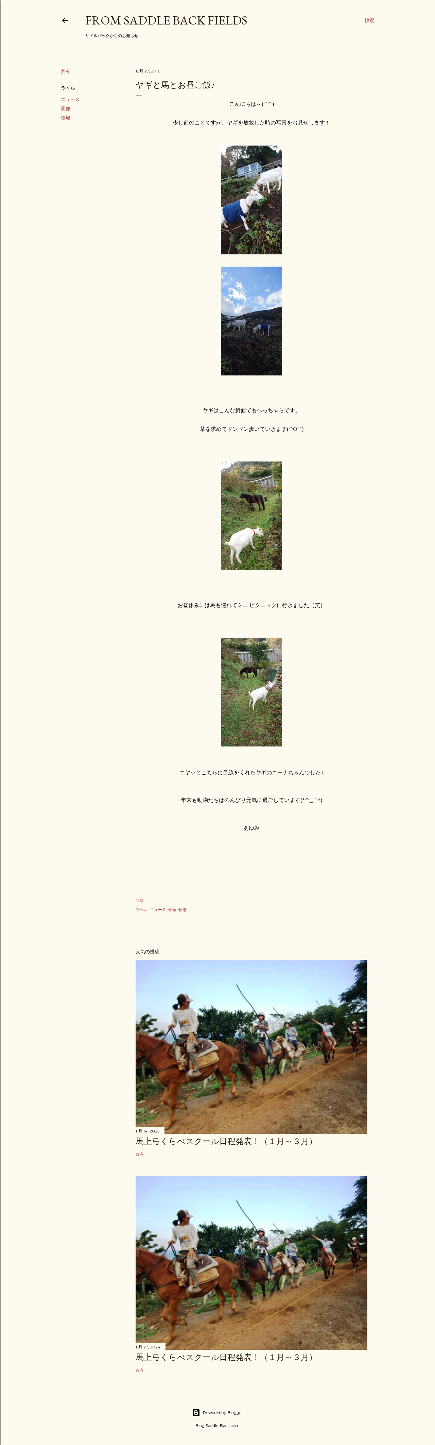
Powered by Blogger (223, 1412)
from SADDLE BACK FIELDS (166, 20)
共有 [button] (65, 71)
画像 (65, 108)
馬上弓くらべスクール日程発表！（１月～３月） (226, 1141)
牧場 (65, 118)
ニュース (70, 99)
